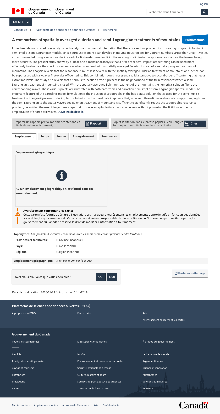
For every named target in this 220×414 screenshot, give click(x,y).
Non (112, 276)
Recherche (110, 30)
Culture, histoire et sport (91, 374)
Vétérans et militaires (155, 381)
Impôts (81, 354)
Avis (145, 313)
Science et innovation (155, 368)
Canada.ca (20, 30)
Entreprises (18, 374)
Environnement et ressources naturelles (100, 361)
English (203, 4)
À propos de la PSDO (24, 313)
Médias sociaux (21, 405)
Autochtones (150, 374)
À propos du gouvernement (158, 341)
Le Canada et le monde (156, 354)
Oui (100, 276)
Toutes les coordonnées (25, 341)
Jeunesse (148, 388)
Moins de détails (70, 112)
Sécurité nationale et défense (94, 368)
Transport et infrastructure (92, 388)
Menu (19, 22)
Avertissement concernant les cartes (48, 211)
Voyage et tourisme (23, 368)
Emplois (16, 354)
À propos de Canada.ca (75, 405)
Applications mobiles (46, 405)
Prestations (18, 381)
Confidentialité (110, 405)
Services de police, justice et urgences (99, 381)
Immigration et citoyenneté (27, 361)
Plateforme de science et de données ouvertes (65, 30)
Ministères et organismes (92, 341)
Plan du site (84, 313)
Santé (15, 388)
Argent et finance (153, 361)
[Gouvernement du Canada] (43, 11)
